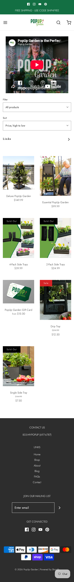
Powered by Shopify (49, 569)
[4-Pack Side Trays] (18, 238)
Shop (37, 460)
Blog (37, 471)
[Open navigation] (5, 22)
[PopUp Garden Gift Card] (18, 291)
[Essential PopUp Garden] (55, 176)
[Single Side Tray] (18, 366)
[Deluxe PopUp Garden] (18, 173)
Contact (37, 482)
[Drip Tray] (55, 300)
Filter (5, 99)
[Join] (59, 507)
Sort (5, 118)
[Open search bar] (58, 22)
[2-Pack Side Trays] (55, 238)
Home (37, 454)
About (37, 465)
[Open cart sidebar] (69, 22)
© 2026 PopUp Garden (26, 569)
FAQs (37, 476)
